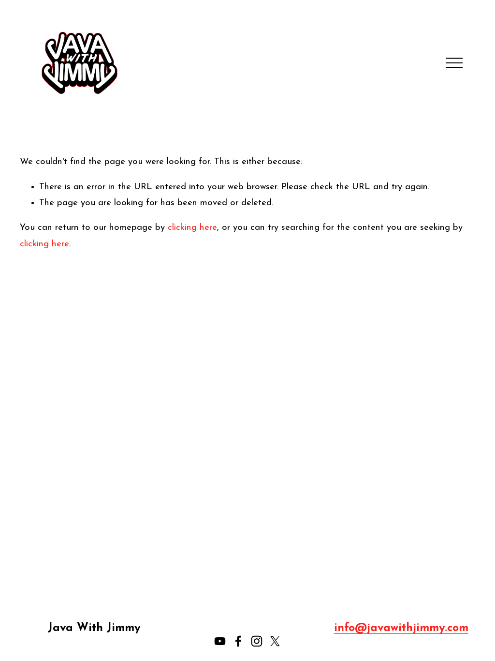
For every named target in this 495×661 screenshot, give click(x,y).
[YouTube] (220, 641)
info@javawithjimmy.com (401, 628)
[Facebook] (238, 641)
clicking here (192, 227)
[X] (275, 641)
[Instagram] (256, 641)
